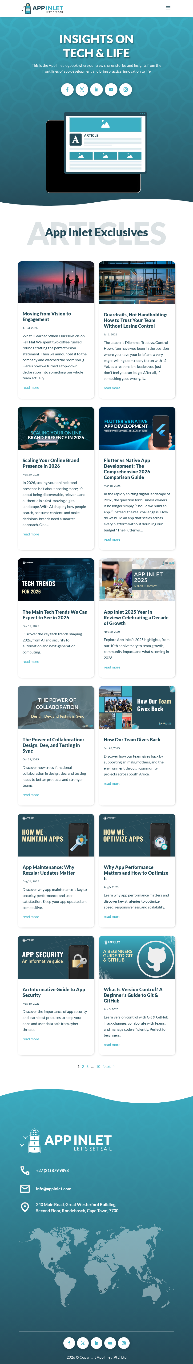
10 (98, 1066)
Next (107, 1066)
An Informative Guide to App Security (54, 992)
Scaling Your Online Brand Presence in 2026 (51, 463)
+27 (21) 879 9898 (52, 1170)
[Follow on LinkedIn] (96, 89)
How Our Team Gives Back (132, 739)
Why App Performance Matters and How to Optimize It (136, 872)
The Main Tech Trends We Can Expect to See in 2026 (55, 614)
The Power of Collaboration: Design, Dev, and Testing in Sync (53, 745)
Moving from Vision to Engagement (47, 316)
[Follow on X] (82, 89)
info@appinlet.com (53, 1188)
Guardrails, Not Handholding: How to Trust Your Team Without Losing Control (136, 320)
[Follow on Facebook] (67, 89)
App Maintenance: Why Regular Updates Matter (49, 870)
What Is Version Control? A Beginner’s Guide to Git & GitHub (133, 995)
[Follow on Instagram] (125, 89)
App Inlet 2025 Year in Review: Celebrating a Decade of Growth (136, 617)
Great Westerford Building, (91, 1204)
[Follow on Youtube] (111, 89)
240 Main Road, (50, 1204)
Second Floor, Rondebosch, (61, 1210)
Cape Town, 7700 (102, 1210)
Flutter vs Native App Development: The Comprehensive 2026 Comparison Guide (127, 468)
